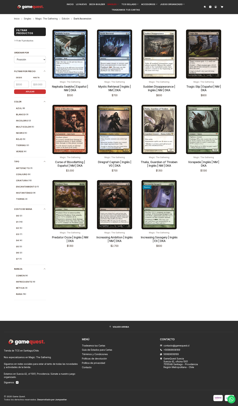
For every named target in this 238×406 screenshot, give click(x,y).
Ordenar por (21, 52)
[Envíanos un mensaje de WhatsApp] (231, 399)
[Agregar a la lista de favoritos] (87, 37)
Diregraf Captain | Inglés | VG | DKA (114, 163)
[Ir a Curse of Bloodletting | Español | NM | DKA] (70, 129)
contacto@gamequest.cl (176, 345)
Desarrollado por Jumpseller (52, 399)
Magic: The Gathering (46, 19)
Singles (27, 19)
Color (17, 101)
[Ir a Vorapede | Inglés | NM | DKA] (203, 129)
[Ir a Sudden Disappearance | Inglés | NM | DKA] (159, 54)
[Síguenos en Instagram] (210, 7)
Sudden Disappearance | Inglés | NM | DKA (159, 88)
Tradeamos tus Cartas (93, 345)
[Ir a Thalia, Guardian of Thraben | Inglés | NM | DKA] (159, 129)
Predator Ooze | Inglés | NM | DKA (70, 239)
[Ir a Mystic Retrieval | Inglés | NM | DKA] (114, 54)
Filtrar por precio (24, 71)
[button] (113, 4)
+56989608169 (172, 349)
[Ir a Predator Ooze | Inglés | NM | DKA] (70, 204)
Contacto (87, 367)
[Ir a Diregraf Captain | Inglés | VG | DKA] (114, 129)
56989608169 (171, 354)
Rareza (18, 269)
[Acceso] (216, 7)
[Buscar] (205, 7)
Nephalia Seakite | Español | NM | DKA (70, 88)
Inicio (17, 19)
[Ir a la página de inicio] (30, 7)
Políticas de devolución (94, 358)
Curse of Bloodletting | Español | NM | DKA (70, 163)
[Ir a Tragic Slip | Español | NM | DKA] (203, 54)
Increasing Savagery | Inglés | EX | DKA (159, 239)
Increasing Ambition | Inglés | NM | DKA (114, 239)
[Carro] (222, 7)
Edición (65, 19)
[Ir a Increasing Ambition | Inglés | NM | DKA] (114, 204)
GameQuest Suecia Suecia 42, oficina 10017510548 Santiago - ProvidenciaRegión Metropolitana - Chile (181, 363)
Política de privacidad (93, 363)
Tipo (16, 161)
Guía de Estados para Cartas (97, 349)
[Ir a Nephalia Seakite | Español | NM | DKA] (70, 54)
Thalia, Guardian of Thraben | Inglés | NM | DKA (159, 163)
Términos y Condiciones (95, 354)
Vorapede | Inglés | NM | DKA (203, 163)
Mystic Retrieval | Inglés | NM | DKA (114, 88)
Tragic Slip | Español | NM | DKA (203, 88)
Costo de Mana (23, 209)
